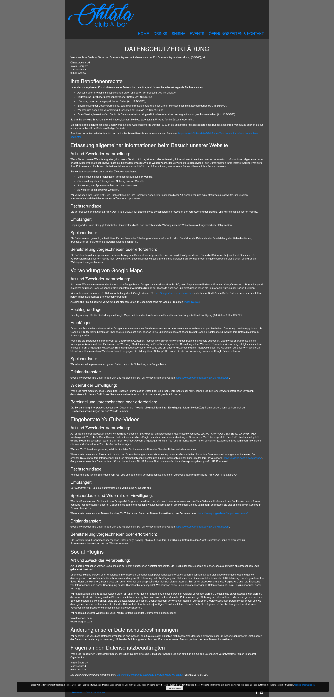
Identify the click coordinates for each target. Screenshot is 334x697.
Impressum (77, 692)
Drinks (160, 33)
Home (143, 33)
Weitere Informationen (304, 684)
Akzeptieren (175, 688)
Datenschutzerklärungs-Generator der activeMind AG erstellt (150, 674)
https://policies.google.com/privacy (242, 458)
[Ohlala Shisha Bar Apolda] (101, 15)
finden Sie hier (191, 301)
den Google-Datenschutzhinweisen (174, 293)
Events (197, 33)
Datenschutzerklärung (95, 692)
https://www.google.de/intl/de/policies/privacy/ (223, 513)
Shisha (178, 33)
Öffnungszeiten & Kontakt (236, 33)
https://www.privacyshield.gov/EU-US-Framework (202, 377)
